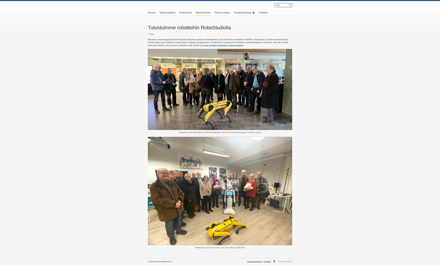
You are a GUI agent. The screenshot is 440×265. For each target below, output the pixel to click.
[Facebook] (274, 261)
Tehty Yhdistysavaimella (285, 261)
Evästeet (267, 262)
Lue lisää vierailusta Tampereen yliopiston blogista (221, 45)
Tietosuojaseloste (254, 262)
